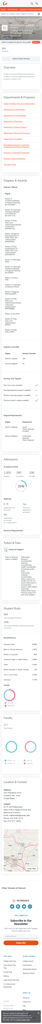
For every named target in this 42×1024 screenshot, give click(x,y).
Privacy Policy (9, 1006)
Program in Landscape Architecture (16, 153)
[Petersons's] (5, 3)
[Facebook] (18, 906)
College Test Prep (10, 961)
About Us (26, 998)
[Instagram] (30, 906)
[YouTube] (24, 906)
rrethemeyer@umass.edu (19, 815)
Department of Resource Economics (17, 133)
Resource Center (29, 973)
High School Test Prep (11, 980)
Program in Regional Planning (14, 159)
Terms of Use (8, 1008)
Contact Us (27, 1002)
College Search (28, 961)
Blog (24, 1010)
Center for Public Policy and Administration (19, 104)
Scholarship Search (30, 969)
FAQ (24, 1006)
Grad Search (27, 965)
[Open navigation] (36, 3)
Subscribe (21, 943)
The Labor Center (10, 165)
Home (3, 9)
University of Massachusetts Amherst (22, 26)
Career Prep (8, 972)
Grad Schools (13, 9)
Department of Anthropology (14, 110)
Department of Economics (13, 122)
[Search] (32, 3)
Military (6, 976)
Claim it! (36, 42)
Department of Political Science (15, 127)
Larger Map (31, 868)
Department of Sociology (13, 139)
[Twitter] (12, 906)
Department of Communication (15, 116)
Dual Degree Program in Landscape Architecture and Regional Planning (16, 146)
